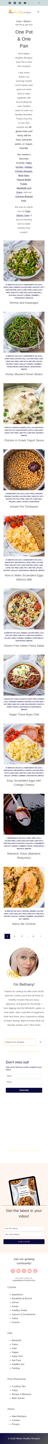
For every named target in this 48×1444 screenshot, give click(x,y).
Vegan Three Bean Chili (24, 714)
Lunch (35, 290)
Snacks (16, 1322)
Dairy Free (8, 287)
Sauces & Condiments (35, 843)
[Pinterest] (20, 3)
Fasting (16, 1368)
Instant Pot (11, 499)
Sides (16, 364)
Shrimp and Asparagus (24, 302)
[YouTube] (25, 3)
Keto (20, 290)
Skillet (20, 295)
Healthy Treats (19, 1310)
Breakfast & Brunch (22, 1298)
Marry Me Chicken (24, 923)
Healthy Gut (38, 287)
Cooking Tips (19, 1386)
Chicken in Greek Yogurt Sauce (24, 440)
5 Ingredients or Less (32, 285)
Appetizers (17, 1294)
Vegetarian (36, 367)
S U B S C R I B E (24, 1242)
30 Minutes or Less (14, 285)
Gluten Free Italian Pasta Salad (24, 645)
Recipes (37, 292)
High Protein (11, 290)
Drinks (15, 1306)
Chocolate (8, 699)
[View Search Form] (39, 3)
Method (27, 21)
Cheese (7, 427)
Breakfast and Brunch (15, 562)
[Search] (40, 1042)
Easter (18, 359)
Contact (16, 1420)
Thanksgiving (12, 367)
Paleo (30, 292)
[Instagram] (15, 3)
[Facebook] (9, 3)
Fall (24, 359)
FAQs (15, 1390)
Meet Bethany (19, 1416)
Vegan (25, 502)
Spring (28, 295)
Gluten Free (26, 287)
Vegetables (20, 298)
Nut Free (15, 361)
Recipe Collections (21, 1394)
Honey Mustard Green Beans (24, 374)
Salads (7, 638)
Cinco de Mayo (20, 699)
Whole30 (29, 298)
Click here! (35, 1025)
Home (19, 21)
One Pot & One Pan (19, 292)
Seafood (12, 295)
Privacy (16, 1424)
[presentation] (24, 260)
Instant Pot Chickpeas (24, 506)
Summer (35, 295)
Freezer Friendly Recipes (20, 702)
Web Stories (18, 1398)
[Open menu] (38, 11)
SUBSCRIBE (24, 1090)
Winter (24, 369)
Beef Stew (23, 175)
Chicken (15, 427)
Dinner (17, 287)
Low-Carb (27, 290)
